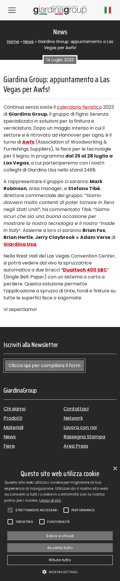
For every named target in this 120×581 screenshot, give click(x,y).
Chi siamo (14, 408)
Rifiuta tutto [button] (60, 559)
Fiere (9, 446)
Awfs (28, 142)
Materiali (13, 427)
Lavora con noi (80, 427)
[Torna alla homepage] (60, 10)
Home (13, 41)
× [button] (115, 468)
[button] (60, 572)
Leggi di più (50, 500)
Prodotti (12, 418)
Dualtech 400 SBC (85, 270)
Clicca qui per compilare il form (44, 365)
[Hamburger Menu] (11, 10)
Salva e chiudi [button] (60, 535)
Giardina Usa (19, 244)
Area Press (75, 446)
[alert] (60, 522)
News (28, 41)
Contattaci (76, 408)
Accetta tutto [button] (60, 547)
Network (73, 418)
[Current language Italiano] (108, 10)
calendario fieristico (79, 107)
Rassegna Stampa (84, 436)
